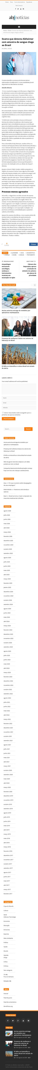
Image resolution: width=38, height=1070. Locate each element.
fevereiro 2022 (8, 723)
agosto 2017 (7, 872)
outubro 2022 (8, 689)
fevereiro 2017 (8, 894)
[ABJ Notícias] (19, 18)
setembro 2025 (8, 553)
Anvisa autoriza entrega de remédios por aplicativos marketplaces (16, 311)
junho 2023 (7, 660)
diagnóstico (31, 253)
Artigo (5, 957)
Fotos (11, 2)
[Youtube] (20, 9)
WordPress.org (8, 1006)
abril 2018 (6, 843)
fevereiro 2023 (8, 677)
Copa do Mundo (8, 906)
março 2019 (7, 834)
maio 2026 (7, 523)
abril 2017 (6, 885)
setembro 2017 (8, 868)
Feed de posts (8, 998)
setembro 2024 (8, 604)
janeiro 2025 (7, 587)
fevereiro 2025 (8, 583)
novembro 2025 (8, 545)
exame (14, 255)
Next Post (30, 261)
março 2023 (7, 672)
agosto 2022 (7, 698)
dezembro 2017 (8, 855)
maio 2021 (7, 757)
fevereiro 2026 (8, 536)
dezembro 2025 (8, 540)
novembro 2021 (8, 732)
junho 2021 (7, 753)
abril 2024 (6, 621)
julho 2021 (7, 749)
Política (6, 942)
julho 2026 (7, 515)
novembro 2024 (8, 596)
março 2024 (7, 626)
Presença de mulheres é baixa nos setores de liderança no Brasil (22, 1043)
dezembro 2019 (8, 796)
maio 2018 (7, 838)
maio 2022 (7, 711)
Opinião (6, 955)
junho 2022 (7, 706)
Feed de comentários (10, 1002)
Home (7, 2)
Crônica (6, 966)
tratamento (31, 255)
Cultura (6, 910)
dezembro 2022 (8, 681)
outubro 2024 (8, 600)
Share (34, 244)
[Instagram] (23, 9)
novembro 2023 (8, 638)
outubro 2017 (8, 864)
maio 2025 (7, 570)
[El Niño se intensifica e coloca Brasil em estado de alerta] (9, 1054)
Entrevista (7, 930)
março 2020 (7, 787)
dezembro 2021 (8, 728)
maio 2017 (7, 881)
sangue (21, 255)
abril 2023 (6, 668)
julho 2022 (7, 702)
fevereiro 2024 (8, 630)
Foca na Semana (8, 977)
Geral (9, 30)
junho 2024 (7, 613)
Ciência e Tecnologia (10, 917)
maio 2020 (7, 779)
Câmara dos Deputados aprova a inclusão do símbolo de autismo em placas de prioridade (29, 269)
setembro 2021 (8, 740)
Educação (6, 925)
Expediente (29, 2)
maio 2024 (7, 617)
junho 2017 (7, 877)
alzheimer (14, 253)
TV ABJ (5, 974)
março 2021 (7, 766)
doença (7, 255)
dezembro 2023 (8, 634)
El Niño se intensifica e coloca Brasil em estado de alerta (23, 1053)
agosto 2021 (7, 745)
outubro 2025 (8, 549)
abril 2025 (6, 575)
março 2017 (7, 889)
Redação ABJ (7, 981)
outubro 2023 (8, 643)
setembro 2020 (8, 774)
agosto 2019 (7, 813)
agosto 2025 (7, 557)
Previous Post (9, 261)
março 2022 (7, 719)
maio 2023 (7, 664)
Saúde (10, 48)
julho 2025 (7, 562)
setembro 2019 (8, 808)
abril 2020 (6, 783)
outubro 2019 (8, 804)
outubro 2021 (8, 736)
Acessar (6, 993)
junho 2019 (7, 821)
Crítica (5, 962)
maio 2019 (7, 826)
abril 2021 (6, 762)
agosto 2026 (7, 511)
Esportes (6, 934)
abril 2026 (6, 528)
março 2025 (7, 579)
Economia (7, 921)
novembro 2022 (8, 685)
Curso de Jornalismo (19, 2)
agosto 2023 (7, 651)
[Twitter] (18, 9)
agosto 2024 (7, 609)
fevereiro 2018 (8, 851)
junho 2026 (7, 519)
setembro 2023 (8, 647)
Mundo (6, 951)
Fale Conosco (19, 5)
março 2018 (7, 847)
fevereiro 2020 (8, 791)
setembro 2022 (8, 694)
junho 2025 (7, 566)
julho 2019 (7, 817)
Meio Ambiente (8, 938)
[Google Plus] (18, 1020)
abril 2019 (6, 830)
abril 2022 (6, 715)
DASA (22, 253)
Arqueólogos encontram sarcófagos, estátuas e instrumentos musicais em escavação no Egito (8, 271)
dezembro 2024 (8, 592)
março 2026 (7, 532)
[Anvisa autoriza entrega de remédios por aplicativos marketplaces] (9, 1033)
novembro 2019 (8, 800)
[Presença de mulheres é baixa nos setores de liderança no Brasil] (9, 1043)
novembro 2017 (8, 860)
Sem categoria (8, 970)
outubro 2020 (8, 770)
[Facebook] (15, 9)
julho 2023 (7, 655)
